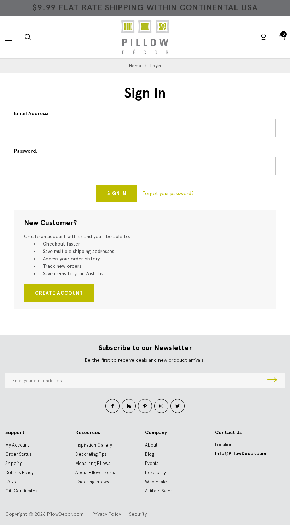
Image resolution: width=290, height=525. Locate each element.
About (151, 445)
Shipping (13, 463)
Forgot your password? (168, 193)
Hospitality (155, 472)
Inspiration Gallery (93, 445)
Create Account (59, 293)
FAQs (10, 481)
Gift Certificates (21, 491)
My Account (17, 445)
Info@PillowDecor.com (240, 453)
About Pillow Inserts (95, 472)
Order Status (18, 454)
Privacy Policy (106, 514)
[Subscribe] (272, 380)
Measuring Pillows (92, 463)
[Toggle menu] (8, 37)
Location (223, 444)
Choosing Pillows (92, 481)
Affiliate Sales (159, 491)
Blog (149, 454)
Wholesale (156, 481)
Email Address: (31, 114)
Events (151, 463)
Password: (25, 151)
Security (138, 514)
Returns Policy (19, 472)
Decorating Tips (91, 454)
